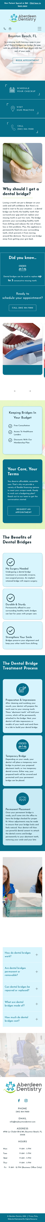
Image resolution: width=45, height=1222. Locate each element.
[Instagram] (26, 1100)
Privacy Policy (33, 1216)
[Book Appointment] (11, 28)
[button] (40, 28)
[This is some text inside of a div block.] (6, 28)
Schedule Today (22, 1072)
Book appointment (27, 60)
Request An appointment (24, 510)
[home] (22, 18)
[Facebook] (19, 1100)
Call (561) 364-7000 (22, 308)
